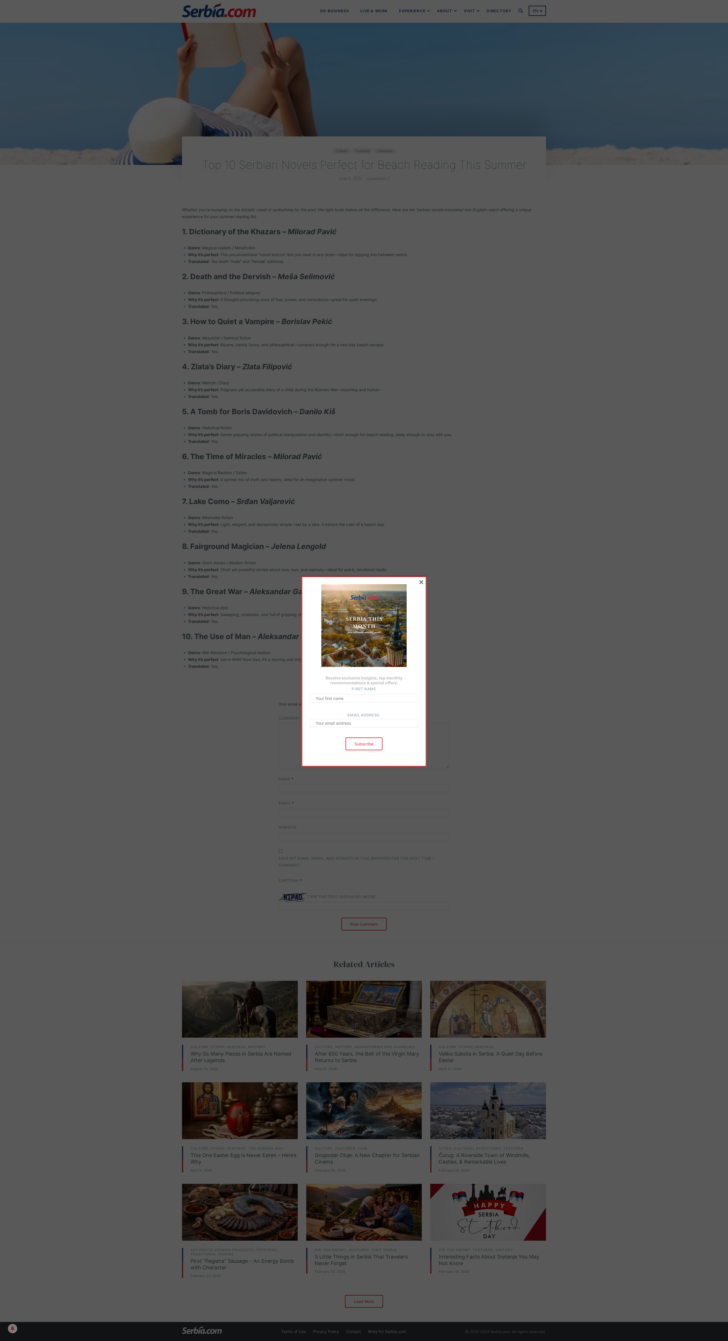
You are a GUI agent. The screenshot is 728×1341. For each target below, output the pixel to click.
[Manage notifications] (12, 1328)
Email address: (364, 715)
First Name (364, 689)
